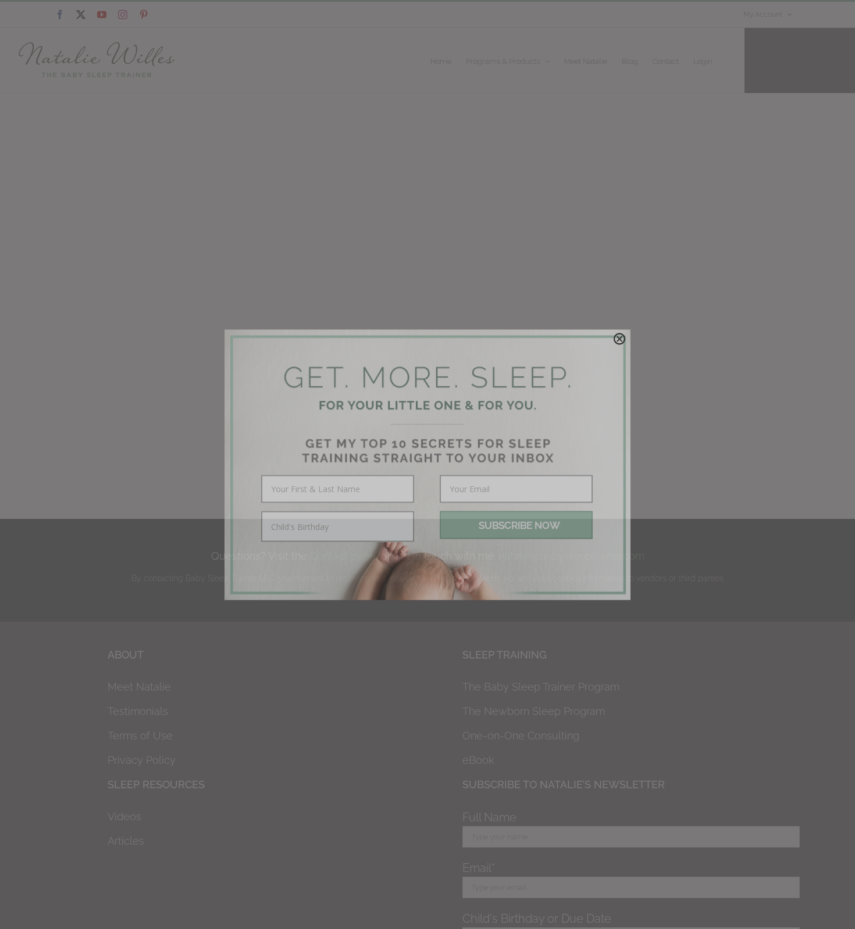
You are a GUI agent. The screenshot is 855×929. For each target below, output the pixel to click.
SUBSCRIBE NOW (519, 525)
